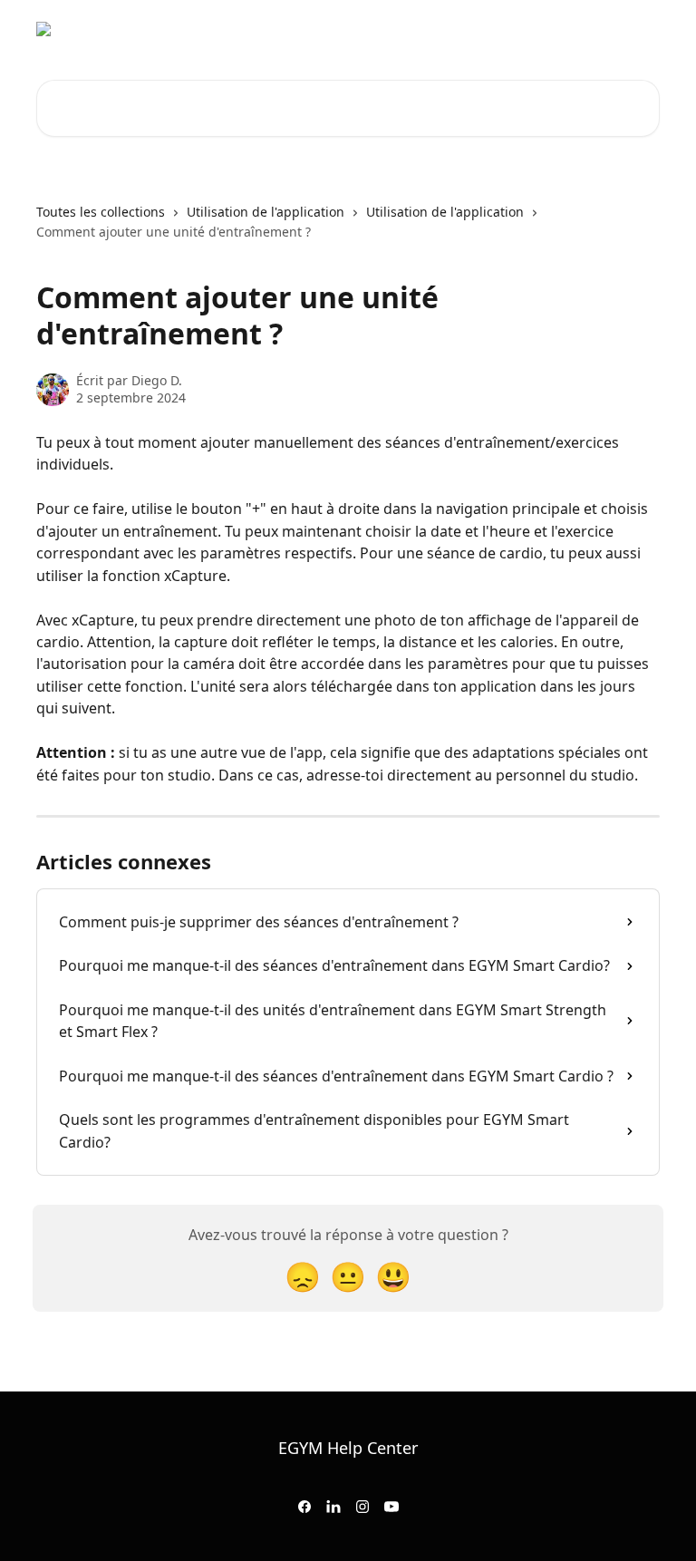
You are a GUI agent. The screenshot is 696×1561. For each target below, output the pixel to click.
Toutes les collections (100, 211)
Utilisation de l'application (265, 211)
